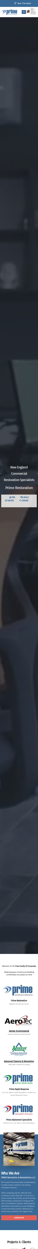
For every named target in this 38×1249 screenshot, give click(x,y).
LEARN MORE (19, 1218)
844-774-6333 (24, 3)
